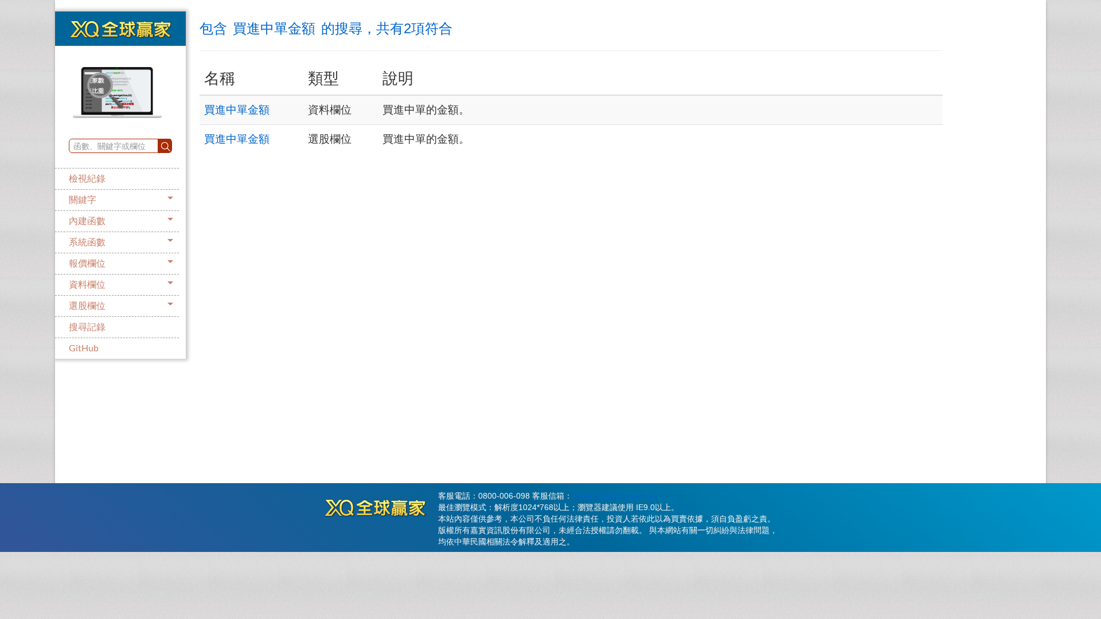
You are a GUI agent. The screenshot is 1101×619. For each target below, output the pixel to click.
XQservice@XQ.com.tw (614, 495)
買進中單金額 (237, 110)
